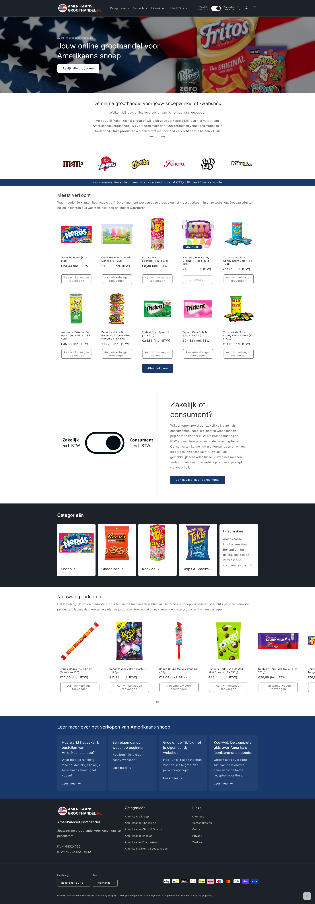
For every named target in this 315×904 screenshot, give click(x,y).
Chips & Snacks (195, 569)
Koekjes (148, 569)
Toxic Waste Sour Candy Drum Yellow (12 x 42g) (238, 335)
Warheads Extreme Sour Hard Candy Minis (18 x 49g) (76, 335)
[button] (119, 8)
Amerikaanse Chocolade (140, 823)
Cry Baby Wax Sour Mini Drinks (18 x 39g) (116, 259)
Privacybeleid (153, 895)
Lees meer (69, 783)
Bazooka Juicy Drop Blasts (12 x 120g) (128, 670)
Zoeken (197, 842)
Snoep (66, 569)
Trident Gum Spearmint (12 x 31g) (156, 334)
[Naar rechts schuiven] (166, 702)
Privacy (197, 835)
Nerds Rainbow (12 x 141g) (74, 259)
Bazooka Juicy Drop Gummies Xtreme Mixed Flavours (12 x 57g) (116, 335)
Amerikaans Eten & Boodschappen (147, 848)
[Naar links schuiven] (149, 702)
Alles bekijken (157, 368)
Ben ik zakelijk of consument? (198, 480)
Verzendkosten (202, 823)
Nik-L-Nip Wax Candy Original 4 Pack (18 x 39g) (195, 260)
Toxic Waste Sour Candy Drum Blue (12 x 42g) (237, 260)
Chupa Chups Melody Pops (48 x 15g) (179, 670)
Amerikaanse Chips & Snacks (144, 829)
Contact (197, 829)
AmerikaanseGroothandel (80, 895)
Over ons (198, 816)
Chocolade (110, 569)
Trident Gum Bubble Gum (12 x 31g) (194, 334)
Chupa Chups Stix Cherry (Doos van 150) (76, 670)
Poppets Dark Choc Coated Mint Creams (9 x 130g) (226, 670)
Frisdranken (233, 531)
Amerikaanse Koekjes (138, 835)
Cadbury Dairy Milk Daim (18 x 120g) (277, 670)
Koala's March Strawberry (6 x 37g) (155, 259)
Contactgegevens (202, 895)
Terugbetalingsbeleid (131, 895)
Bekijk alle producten (78, 68)
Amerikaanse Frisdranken (141, 842)
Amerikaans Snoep (137, 816)
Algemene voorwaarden (177, 895)
